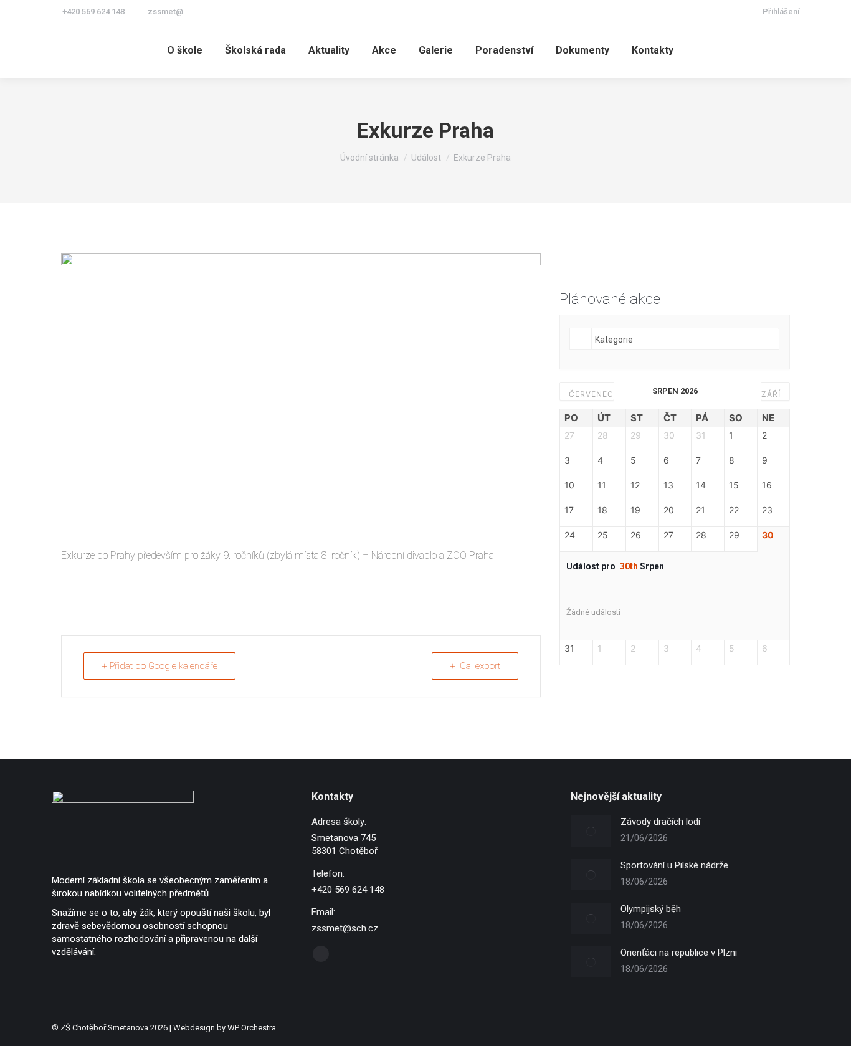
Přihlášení (781, 11)
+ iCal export (475, 666)
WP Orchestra (251, 1027)
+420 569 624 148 (93, 11)
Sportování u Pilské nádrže (674, 865)
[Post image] (591, 831)
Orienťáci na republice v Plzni (678, 952)
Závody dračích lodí (660, 821)
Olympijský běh (650, 909)
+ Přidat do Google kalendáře (159, 666)
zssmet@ (165, 11)
